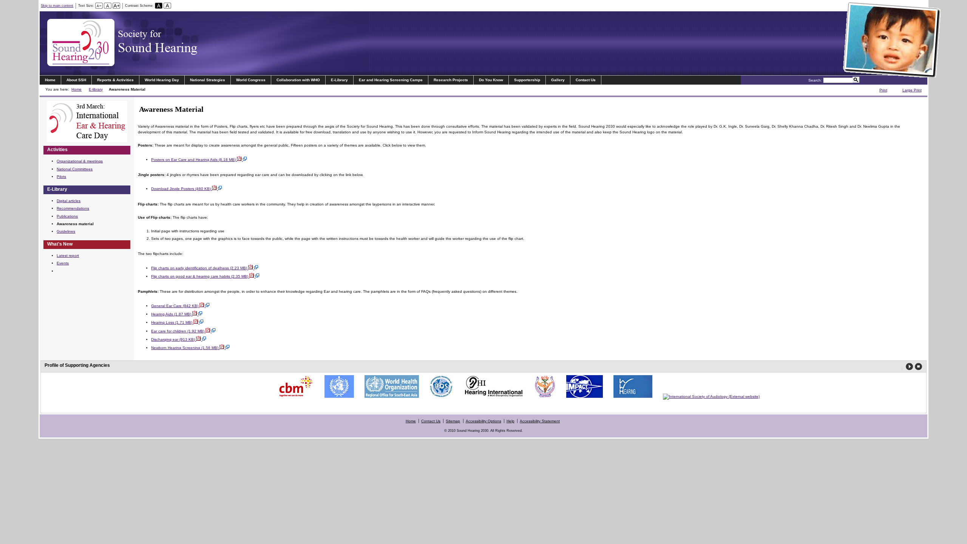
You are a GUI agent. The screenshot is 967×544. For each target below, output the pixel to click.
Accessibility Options (483, 421)
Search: (815, 80)
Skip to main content (57, 6)
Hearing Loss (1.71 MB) (172, 322)
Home (50, 80)
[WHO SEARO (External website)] (390, 396)
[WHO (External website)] (337, 396)
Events (63, 263)
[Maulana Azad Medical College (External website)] (543, 396)
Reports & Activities (115, 80)
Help (510, 421)
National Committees (75, 169)
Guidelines (66, 231)
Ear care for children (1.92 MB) (178, 331)
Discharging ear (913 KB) (173, 339)
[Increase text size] (116, 6)
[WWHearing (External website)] (631, 396)
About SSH (76, 80)
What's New (60, 244)
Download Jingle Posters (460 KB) (181, 189)
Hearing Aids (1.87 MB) (171, 314)
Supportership (527, 80)
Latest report (68, 255)
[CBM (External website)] (294, 396)
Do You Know (491, 80)
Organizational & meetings (80, 161)
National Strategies (207, 80)
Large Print (908, 91)
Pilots (61, 177)
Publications (67, 216)
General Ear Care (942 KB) (175, 306)
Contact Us (586, 80)
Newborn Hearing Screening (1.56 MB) (185, 348)
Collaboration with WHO (298, 80)
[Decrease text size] (99, 6)
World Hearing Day (162, 80)
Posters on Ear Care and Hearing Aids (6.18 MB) (194, 160)
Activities (57, 149)
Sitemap (453, 421)
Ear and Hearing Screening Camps (391, 80)
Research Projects (451, 80)
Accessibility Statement (540, 421)
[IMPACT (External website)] (582, 396)
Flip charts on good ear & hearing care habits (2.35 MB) (200, 276)
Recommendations (73, 208)
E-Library (339, 80)
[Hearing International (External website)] (492, 396)
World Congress (251, 80)
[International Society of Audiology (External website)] (709, 396)
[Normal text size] (107, 6)
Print (879, 91)
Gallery (558, 80)
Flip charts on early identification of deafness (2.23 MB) (199, 268)
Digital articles (68, 201)
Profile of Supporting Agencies (77, 365)
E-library (96, 89)
